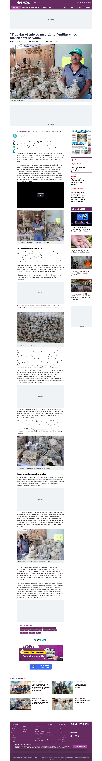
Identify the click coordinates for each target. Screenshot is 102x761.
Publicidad (50, 755)
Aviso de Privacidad (60, 747)
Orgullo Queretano (39, 733)
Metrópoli (13, 735)
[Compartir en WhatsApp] (14, 147)
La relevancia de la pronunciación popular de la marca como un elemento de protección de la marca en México (78, 196)
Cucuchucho (24, 632)
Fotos (39, 2)
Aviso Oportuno (26, 7)
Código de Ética (36, 755)
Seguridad (13, 728)
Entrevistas (38, 729)
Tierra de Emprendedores (39, 735)
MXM (32, 2)
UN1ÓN (60, 734)
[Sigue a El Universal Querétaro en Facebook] (65, 8)
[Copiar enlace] (14, 152)
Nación (12, 730)
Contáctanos (28, 755)
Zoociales (37, 738)
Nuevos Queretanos (40, 740)
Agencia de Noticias (36, 7)
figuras (39, 630)
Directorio (21, 755)
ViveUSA (60, 732)
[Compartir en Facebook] (14, 141)
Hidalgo (49, 732)
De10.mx (60, 728)
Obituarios (61, 739)
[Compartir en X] (14, 144)
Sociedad (13, 727)
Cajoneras (38, 627)
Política (13, 732)
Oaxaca (48, 728)
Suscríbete (16, 7)
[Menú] (12, 2)
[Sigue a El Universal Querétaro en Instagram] (70, 8)
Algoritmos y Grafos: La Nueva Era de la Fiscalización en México (78, 181)
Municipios (13, 737)
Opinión (74, 159)
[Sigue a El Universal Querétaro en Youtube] (72, 8)
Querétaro (30, 627)
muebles (46, 630)
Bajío (38, 632)
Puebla (48, 730)
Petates (32, 632)
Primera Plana (47, 7)
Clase (59, 730)
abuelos (53, 630)
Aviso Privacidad (58, 755)
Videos (36, 2)
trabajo (22, 627)
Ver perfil (21, 136)
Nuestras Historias (23, 131)
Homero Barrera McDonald (76, 164)
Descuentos (61, 741)
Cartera (13, 734)
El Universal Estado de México (51, 734)
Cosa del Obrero (25, 630)
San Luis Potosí (51, 727)
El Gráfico (61, 727)
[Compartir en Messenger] (14, 150)
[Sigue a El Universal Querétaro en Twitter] (67, 8)
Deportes (13, 739)
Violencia (44, 755)
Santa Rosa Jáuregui (49, 627)
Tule (33, 630)
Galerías (25, 729)
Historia (66, 755)
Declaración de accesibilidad (76, 755)
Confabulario (61, 735)
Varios (48, 750)
